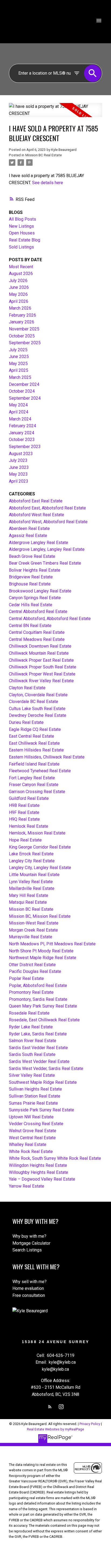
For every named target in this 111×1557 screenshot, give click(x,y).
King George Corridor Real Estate (40, 847)
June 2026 (19, 287)
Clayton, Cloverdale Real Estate (38, 694)
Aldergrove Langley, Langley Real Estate (47, 549)
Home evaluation (28, 1288)
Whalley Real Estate (27, 1144)
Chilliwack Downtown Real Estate (40, 646)
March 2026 (20, 308)
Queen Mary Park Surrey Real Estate (43, 1006)
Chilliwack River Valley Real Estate (41, 680)
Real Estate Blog (24, 240)
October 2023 (22, 439)
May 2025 (18, 363)
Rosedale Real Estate (29, 1013)
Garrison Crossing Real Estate (37, 791)
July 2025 (18, 349)
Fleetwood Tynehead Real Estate (40, 770)
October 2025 (22, 336)
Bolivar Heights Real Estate (34, 570)
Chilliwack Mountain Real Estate (39, 653)
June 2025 (19, 356)
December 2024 (24, 384)
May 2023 (18, 474)
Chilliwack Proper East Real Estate (41, 660)
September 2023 (25, 446)
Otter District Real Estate (32, 964)
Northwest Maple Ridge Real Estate (42, 957)
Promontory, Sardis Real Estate (38, 999)
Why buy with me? (29, 1236)
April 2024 (18, 412)
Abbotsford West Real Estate (36, 514)
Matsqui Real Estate (28, 902)
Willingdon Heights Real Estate (38, 1165)
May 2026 (18, 294)
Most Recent (21, 266)
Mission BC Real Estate (43, 155)
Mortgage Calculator (31, 1243)
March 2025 (20, 377)
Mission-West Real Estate (33, 923)
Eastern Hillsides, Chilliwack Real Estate (47, 757)
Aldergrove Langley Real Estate (38, 542)
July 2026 (18, 280)
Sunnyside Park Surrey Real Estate (41, 1109)
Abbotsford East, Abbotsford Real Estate (47, 508)
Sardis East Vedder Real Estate (38, 1047)
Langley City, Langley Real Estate (40, 867)
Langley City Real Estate (32, 860)
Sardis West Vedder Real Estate (39, 1061)
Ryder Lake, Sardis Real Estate (38, 1033)
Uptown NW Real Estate (31, 1116)
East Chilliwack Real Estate (34, 743)
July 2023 (18, 460)
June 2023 (19, 467)
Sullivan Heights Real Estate (35, 1089)
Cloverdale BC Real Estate (33, 701)
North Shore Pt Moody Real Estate (41, 950)
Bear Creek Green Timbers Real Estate (45, 563)
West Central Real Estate (32, 1137)
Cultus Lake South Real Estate (37, 708)
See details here (47, 182)
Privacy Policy (89, 1424)
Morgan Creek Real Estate (33, 930)
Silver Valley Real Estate (32, 1075)
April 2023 (18, 481)
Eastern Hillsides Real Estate (36, 750)
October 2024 (22, 391)
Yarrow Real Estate (26, 1186)
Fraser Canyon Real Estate (33, 784)
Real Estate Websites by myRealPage (55, 1429)
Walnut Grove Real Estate (32, 1130)
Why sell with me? (29, 1281)
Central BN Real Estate (30, 625)
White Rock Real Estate (31, 1151)
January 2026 (21, 321)
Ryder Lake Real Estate (31, 1026)
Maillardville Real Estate (31, 888)
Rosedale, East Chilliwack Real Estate (44, 1019)
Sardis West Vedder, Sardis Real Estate (46, 1068)
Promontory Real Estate (31, 992)
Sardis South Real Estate (32, 1054)
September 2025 (25, 342)
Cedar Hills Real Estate (30, 604)
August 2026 (21, 273)
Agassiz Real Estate (28, 535)
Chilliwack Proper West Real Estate (42, 674)
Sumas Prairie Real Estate (33, 1103)
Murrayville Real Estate (30, 936)
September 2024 (25, 398)
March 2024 (20, 419)
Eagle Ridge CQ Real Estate (35, 729)
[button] (49, 1406)
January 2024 (21, 432)
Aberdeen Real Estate (29, 528)
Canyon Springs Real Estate (35, 597)
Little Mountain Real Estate (34, 874)
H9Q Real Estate (24, 819)
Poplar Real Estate (26, 978)
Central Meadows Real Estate (37, 639)
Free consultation (28, 1295)
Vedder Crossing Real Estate (36, 1123)
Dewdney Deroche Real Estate (37, 715)
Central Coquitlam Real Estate (37, 632)
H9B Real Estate (24, 805)
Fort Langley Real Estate (32, 777)
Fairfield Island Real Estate (34, 764)
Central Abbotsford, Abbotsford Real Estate (50, 618)
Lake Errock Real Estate (31, 853)
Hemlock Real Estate (28, 826)
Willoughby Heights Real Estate (38, 1172)
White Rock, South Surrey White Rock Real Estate (55, 1158)
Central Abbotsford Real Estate (38, 611)
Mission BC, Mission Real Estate (40, 916)
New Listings (21, 226)
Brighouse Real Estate (30, 584)
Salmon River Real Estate (32, 1040)
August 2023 (21, 453)
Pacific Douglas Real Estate (35, 971)
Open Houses (22, 233)
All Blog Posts (22, 219)
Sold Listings (21, 247)
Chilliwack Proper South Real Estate (42, 667)
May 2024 (18, 405)
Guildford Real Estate (29, 798)
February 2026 (22, 315)
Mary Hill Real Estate (28, 895)
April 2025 (18, 370)
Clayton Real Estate (27, 687)
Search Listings (27, 1250)
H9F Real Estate (24, 812)
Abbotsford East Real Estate (36, 500)
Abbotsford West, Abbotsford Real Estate (48, 521)
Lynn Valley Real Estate (31, 881)
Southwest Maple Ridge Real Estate (43, 1082)
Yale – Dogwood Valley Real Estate (42, 1179)
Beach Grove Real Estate (32, 556)
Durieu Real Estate (26, 722)
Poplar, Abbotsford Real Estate (38, 985)
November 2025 (24, 329)
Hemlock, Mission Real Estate (37, 833)
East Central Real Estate (31, 736)
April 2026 (18, 301)
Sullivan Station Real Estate (34, 1096)
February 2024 (22, 425)
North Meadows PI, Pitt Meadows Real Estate (52, 943)
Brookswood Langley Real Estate (40, 591)
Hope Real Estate (25, 840)
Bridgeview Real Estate (31, 576)
